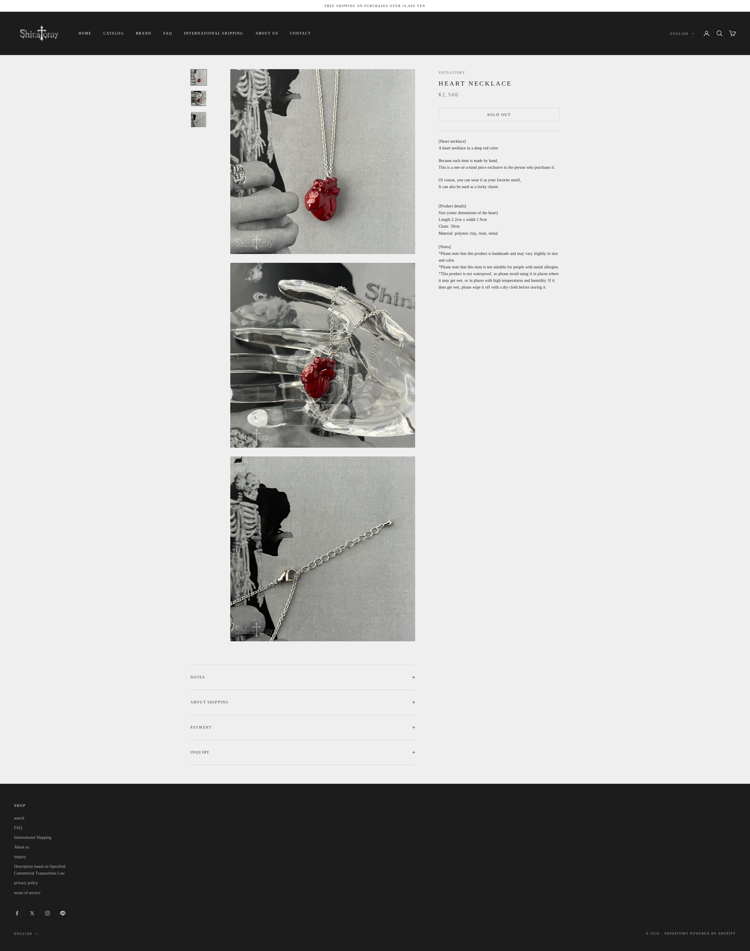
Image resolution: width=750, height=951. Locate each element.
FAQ (167, 33)
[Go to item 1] (198, 77)
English (679, 33)
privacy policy (26, 883)
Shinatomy (452, 73)
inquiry (20, 857)
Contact (300, 33)
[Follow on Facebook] (17, 913)
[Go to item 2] (198, 98)
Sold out (499, 114)
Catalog (113, 33)
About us (266, 33)
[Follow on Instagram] (47, 913)
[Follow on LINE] (63, 913)
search (19, 818)
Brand (144, 33)
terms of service (27, 893)
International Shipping (214, 33)
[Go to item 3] (198, 119)
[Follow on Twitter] (32, 913)
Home (85, 33)
